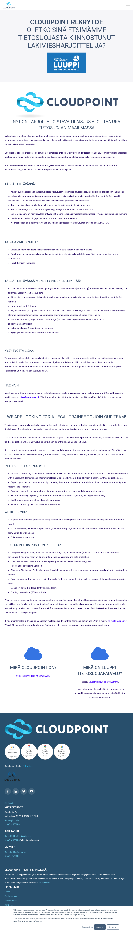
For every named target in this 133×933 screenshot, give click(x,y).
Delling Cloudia (44, 882)
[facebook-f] (8, 791)
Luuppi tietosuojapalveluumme (103, 681)
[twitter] (23, 791)
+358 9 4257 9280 (12, 824)
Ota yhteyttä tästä (12, 820)
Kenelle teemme (11, 896)
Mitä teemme (10, 905)
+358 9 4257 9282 (12, 856)
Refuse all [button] (113, 927)
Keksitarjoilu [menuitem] (9, 803)
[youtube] (31, 791)
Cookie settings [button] (87, 927)
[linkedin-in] (15, 791)
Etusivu (7, 891)
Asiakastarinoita (11, 900)
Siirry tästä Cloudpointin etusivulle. (33, 675)
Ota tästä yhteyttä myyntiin (15, 852)
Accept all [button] (100, 927)
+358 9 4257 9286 (12, 840)
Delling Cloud (28, 766)
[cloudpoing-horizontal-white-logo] (9, 5)
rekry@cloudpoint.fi (29, 397)
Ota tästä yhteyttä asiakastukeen (18, 836)
